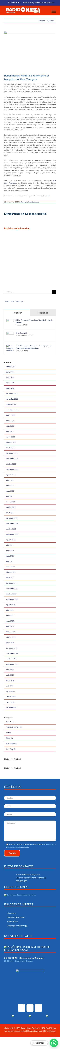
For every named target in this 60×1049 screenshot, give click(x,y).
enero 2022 (10, 513)
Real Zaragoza (33, 202)
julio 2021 (10, 545)
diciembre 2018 (11, 707)
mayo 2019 (10, 680)
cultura (8, 733)
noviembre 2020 (12, 588)
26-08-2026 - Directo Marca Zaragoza (24, 958)
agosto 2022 (10, 475)
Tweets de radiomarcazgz (13, 301)
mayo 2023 (10, 426)
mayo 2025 (10, 377)
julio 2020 (10, 610)
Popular (17, 312)
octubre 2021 (11, 529)
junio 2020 (10, 615)
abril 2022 (10, 496)
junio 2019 (10, 675)
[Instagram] (38, 1008)
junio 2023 (10, 421)
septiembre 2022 (12, 469)
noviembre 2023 (12, 399)
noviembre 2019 (12, 653)
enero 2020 (10, 643)
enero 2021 (10, 578)
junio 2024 (10, 383)
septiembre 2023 (12, 410)
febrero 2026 (10, 366)
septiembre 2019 (12, 664)
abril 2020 (10, 626)
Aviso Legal (51, 844)
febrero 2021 (10, 572)
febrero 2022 (10, 507)
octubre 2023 (11, 404)
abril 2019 (10, 686)
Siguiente (50, 21)
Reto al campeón (21, 333)
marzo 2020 (10, 632)
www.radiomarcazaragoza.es (28, 874)
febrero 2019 (10, 697)
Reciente (43, 312)
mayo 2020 (10, 621)
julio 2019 (10, 670)
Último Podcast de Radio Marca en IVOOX (27, 948)
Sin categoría (10, 749)
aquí (48, 196)
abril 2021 (10, 561)
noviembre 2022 (12, 458)
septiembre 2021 (12, 534)
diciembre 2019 (11, 648)
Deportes (24, 202)
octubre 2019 (11, 659)
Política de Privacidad (14, 847)
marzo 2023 (10, 437)
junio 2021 (10, 550)
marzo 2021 (10, 567)
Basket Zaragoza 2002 (14, 727)
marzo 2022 (10, 502)
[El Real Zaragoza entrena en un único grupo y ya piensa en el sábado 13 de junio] (10, 346)
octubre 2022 (11, 464)
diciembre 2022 (11, 453)
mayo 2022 (10, 491)
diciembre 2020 (11, 583)
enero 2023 (10, 448)
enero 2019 (10, 702)
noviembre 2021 (12, 523)
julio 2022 (10, 480)
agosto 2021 (10, 540)
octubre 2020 (11, 594)
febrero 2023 (10, 442)
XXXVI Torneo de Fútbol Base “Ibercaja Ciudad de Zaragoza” (33, 321)
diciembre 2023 (11, 394)
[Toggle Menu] (53, 11)
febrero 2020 (10, 637)
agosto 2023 (10, 415)
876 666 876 (13, 2)
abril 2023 (10, 431)
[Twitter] (30, 1008)
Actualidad (10, 722)
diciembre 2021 (11, 518)
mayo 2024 (10, 388)
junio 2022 (10, 486)
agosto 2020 (10, 605)
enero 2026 (10, 372)
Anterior (42, 21)
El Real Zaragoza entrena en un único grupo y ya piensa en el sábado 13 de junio (33, 347)
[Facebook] (21, 1008)
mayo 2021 (10, 556)
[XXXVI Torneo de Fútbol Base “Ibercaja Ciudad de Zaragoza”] (10, 320)
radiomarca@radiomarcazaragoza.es (38, 2)
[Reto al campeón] (10, 333)
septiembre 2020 (12, 599)
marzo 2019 (10, 691)
